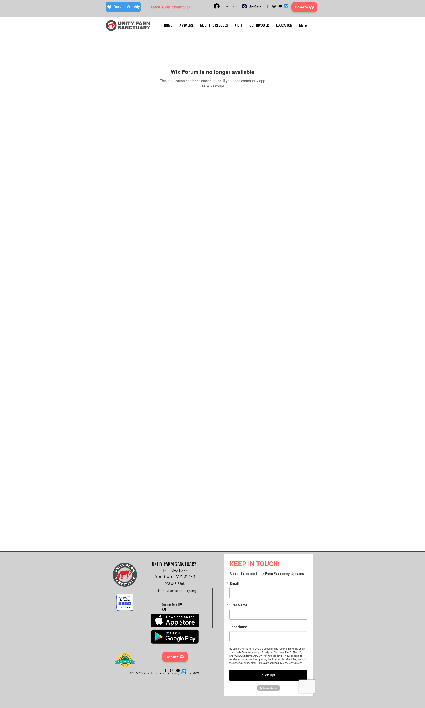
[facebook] (268, 6)
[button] (186, 25)
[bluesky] (286, 6)
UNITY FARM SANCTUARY (174, 564)
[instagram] (274, 6)
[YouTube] (280, 6)
